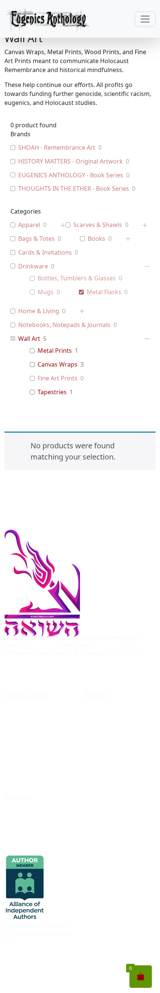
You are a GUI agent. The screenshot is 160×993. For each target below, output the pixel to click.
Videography (100, 755)
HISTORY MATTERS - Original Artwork (70, 161)
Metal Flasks (104, 292)
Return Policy (20, 828)
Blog (10, 782)
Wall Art (29, 339)
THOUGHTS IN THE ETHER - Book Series (73, 189)
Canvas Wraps (57, 364)
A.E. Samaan (43, 644)
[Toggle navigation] (145, 19)
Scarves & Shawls (97, 225)
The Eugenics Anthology (34, 637)
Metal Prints (55, 351)
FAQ (89, 782)
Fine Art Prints (57, 378)
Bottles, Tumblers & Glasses (77, 278)
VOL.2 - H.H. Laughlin (30, 755)
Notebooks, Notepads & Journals (64, 325)
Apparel (29, 225)
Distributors (19, 768)
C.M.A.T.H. (96, 768)
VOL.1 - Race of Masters (33, 741)
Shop (10, 727)
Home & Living (38, 311)
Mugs (46, 292)
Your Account (20, 842)
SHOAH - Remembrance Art (56, 148)
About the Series (105, 727)
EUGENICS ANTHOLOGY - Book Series (70, 175)
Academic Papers (105, 741)
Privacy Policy (21, 815)
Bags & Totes (36, 239)
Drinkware (33, 266)
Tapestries (52, 392)
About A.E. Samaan (108, 713)
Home (11, 713)
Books (96, 239)
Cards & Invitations (45, 252)
